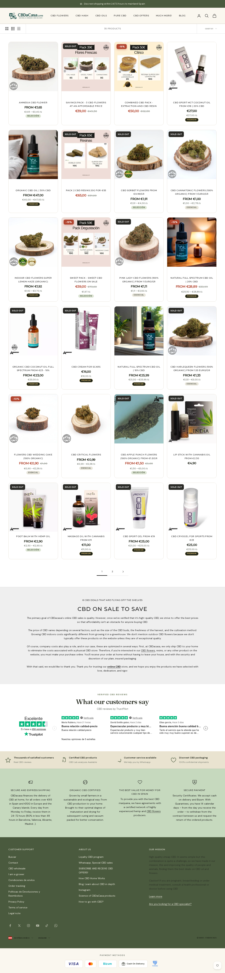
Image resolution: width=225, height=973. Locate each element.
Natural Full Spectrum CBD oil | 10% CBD (139, 368)
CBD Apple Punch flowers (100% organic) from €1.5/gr (138, 456)
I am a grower (16, 874)
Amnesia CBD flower (33, 102)
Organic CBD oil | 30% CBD (33, 190)
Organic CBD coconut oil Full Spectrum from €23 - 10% (33, 368)
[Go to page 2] (123, 572)
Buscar (12, 856)
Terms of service (17, 907)
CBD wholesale (16, 868)
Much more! (164, 15)
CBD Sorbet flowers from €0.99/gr (139, 192)
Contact (13, 862)
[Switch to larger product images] (6, 28)
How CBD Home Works (92, 878)
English (42, 938)
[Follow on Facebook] (10, 925)
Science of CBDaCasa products (97, 895)
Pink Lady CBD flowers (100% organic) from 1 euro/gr (138, 280)
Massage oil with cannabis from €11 (86, 538)
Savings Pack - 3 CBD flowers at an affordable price (86, 104)
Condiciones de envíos (21, 880)
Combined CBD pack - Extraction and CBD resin (139, 104)
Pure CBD (120, 15)
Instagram (84, 889)
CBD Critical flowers (86, 454)
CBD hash (82, 15)
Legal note (14, 913)
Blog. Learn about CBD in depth (97, 884)
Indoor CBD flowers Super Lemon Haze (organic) (33, 280)
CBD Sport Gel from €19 (139, 536)
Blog (182, 15)
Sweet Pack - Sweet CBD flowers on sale (86, 280)
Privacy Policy (16, 901)
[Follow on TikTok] (47, 925)
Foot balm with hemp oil (33, 536)
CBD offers (141, 15)
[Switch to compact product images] (18, 28)
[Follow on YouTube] (37, 925)
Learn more (155, 896)
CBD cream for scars (86, 366)
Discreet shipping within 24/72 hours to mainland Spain (114, 3)
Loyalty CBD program (91, 856)
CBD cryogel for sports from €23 (191, 538)
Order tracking (16, 885)
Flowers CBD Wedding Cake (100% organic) (33, 456)
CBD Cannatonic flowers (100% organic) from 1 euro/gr (192, 192)
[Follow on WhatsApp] (56, 925)
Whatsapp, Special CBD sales (96, 862)
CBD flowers (60, 15)
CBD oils (101, 15)
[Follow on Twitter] (19, 925)
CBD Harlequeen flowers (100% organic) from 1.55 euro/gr (192, 368)
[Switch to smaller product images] (12, 28)
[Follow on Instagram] (28, 925)
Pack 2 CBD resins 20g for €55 (86, 190)
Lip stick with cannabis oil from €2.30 (191, 456)
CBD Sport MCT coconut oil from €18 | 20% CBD (191, 104)
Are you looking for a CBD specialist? (170, 904)
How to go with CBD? (91, 901)
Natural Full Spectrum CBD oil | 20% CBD (192, 280)
